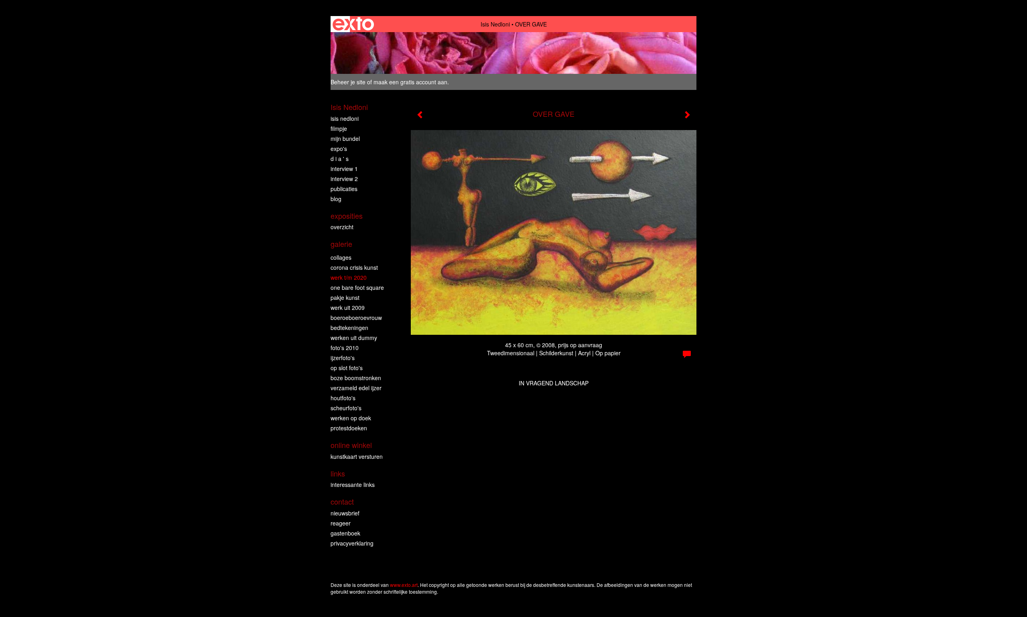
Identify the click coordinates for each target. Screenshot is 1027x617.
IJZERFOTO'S (343, 358)
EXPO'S (339, 149)
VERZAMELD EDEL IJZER (356, 388)
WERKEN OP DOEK (351, 418)
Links (338, 473)
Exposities (347, 216)
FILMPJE (339, 128)
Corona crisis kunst (354, 267)
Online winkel (351, 445)
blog (336, 199)
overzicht (342, 227)
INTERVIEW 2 (344, 179)
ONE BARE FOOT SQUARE (357, 287)
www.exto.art (404, 584)
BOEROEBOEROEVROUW (356, 318)
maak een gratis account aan (410, 82)
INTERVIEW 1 (344, 169)
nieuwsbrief (345, 513)
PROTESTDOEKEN (349, 428)
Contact (342, 502)
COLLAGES (341, 257)
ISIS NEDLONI (345, 118)
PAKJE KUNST (345, 297)
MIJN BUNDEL (345, 138)
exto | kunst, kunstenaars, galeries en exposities (353, 24)
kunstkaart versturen (357, 456)
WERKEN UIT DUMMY (354, 338)
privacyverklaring (352, 543)
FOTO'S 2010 (345, 348)
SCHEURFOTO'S (346, 408)
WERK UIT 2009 (348, 307)
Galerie (341, 244)
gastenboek (345, 533)
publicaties (344, 189)
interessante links (353, 485)
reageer (341, 523)
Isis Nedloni (495, 24)
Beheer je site (348, 82)
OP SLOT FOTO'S (347, 368)
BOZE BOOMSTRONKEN (356, 378)
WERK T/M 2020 (349, 277)
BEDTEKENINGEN (349, 328)
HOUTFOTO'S (343, 398)
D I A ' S (340, 159)
